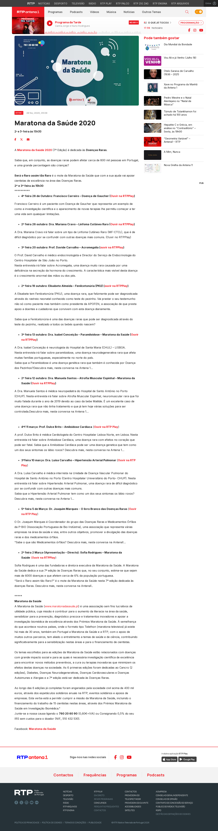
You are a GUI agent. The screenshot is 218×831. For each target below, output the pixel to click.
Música (111, 12)
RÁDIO (66, 802)
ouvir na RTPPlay (111, 247)
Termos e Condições (75, 822)
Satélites (130, 810)
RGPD (158, 810)
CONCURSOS (100, 802)
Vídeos (94, 12)
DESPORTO (68, 795)
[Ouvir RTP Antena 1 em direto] (28, 25)
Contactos (63, 775)
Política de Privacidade (26, 822)
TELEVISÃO (68, 799)
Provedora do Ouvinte (136, 802)
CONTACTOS (131, 791)
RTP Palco (122, 3)
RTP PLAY (98, 791)
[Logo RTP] (29, 793)
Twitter (21, 802)
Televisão (78, 3)
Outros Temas (151, 12)
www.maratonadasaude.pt (61, 606)
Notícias (44, 3)
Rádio (92, 3)
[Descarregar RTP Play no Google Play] (187, 759)
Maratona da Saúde (42, 729)
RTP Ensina (160, 3)
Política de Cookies (52, 822)
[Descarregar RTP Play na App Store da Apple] (169, 759)
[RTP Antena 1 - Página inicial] (28, 12)
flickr (37, 802)
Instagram (26, 802)
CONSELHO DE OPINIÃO (166, 799)
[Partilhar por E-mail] (28, 139)
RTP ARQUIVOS (70, 806)
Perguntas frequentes (106, 806)
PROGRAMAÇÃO (190, 22)
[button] (187, 12)
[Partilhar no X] (21, 139)
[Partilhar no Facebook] (15, 139)
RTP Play (106, 3)
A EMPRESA (161, 791)
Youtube (32, 802)
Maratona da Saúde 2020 (34, 150)
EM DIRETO (99, 795)
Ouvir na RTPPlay (122, 196)
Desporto (60, 3)
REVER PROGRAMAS (103, 799)
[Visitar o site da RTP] (31, 3)
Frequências (94, 775)
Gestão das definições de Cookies (173, 814)
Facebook (16, 802)
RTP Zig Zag (141, 3)
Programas (55, 12)
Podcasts (76, 12)
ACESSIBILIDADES (133, 806)
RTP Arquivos (180, 3)
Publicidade (95, 822)
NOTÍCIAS (67, 791)
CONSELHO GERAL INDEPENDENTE (172, 795)
